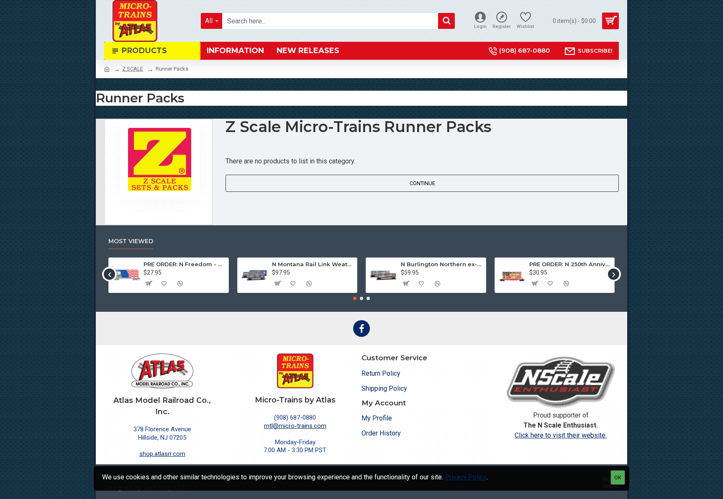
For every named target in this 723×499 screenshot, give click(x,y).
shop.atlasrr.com (162, 454)
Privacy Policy (466, 477)
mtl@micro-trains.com (295, 426)
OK (617, 477)
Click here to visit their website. (561, 435)
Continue (422, 183)
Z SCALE (132, 69)
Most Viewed (130, 241)
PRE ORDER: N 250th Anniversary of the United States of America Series (570, 264)
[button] (109, 274)
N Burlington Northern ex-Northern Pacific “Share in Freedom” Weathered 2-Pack (442, 264)
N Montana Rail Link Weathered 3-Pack (313, 264)
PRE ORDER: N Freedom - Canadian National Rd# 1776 (185, 264)
